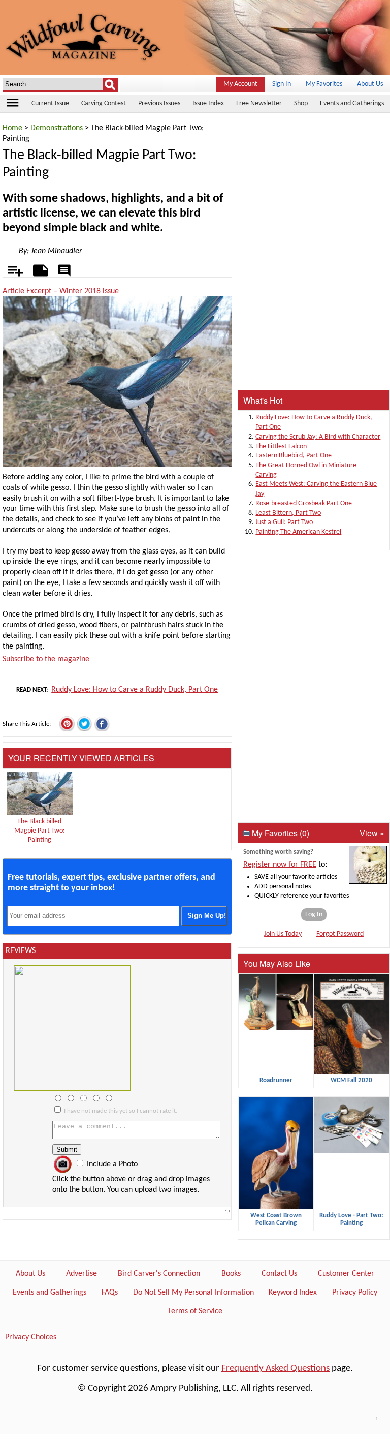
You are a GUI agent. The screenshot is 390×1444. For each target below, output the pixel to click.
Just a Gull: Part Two (284, 522)
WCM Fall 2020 (351, 1080)
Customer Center (346, 1274)
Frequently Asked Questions (275, 1368)
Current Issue (50, 103)
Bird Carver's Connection (159, 1274)
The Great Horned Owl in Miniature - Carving (307, 470)
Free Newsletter (259, 103)
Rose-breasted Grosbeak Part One (303, 503)
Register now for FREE (279, 865)
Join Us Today (283, 934)
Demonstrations (56, 128)
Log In (313, 914)
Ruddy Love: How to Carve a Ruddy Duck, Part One (134, 690)
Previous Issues (159, 103)
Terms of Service (195, 1311)
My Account (240, 84)
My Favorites (324, 84)
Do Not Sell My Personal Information (193, 1292)
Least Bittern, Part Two (288, 513)
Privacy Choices (30, 1337)
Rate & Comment (64, 271)
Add (10, 269)
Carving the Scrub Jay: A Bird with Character (317, 437)
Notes (37, 269)
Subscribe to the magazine (46, 659)
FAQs (110, 1292)
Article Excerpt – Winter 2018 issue (61, 291)
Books (231, 1274)
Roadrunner (275, 1080)
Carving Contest (103, 103)
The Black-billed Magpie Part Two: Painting (39, 831)
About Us (370, 84)
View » (372, 833)
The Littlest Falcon (281, 446)
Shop (301, 103)
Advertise (81, 1274)
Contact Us (279, 1274)
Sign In (281, 84)
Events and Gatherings (352, 103)
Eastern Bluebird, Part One (293, 455)
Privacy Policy (354, 1292)
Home (12, 128)
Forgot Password (340, 934)
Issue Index (208, 103)
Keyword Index (293, 1292)
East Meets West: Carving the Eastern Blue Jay (316, 489)
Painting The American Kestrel (298, 532)
